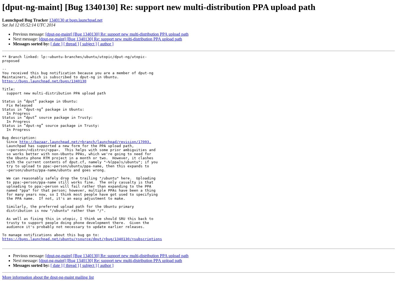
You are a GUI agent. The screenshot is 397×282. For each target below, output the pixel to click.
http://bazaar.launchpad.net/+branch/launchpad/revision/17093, (85, 142)
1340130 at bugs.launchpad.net (75, 20)
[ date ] (56, 44)
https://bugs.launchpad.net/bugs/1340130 (44, 81)
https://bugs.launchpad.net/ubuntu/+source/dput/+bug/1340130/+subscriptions (82, 239)
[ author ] (105, 44)
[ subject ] (88, 44)
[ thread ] (71, 44)
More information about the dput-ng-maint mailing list (48, 277)
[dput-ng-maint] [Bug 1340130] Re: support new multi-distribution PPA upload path (117, 34)
